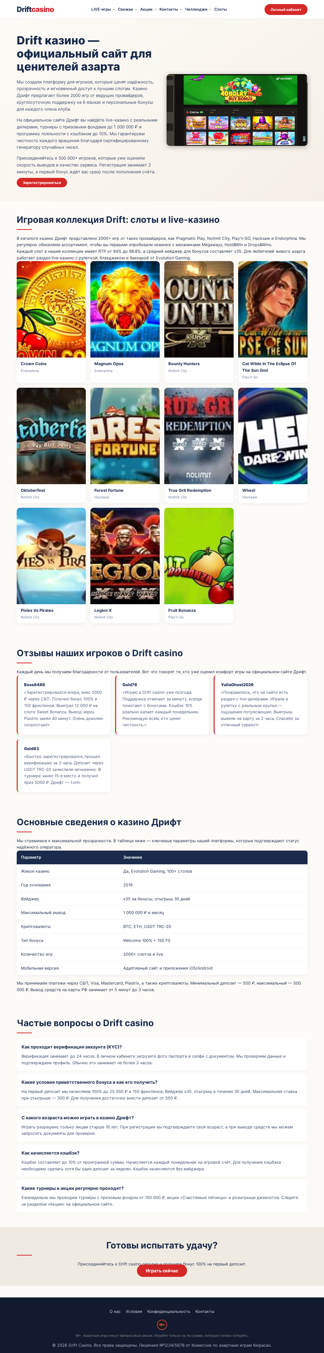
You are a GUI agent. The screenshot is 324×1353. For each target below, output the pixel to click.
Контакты (168, 9)
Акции (146, 9)
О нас (115, 1311)
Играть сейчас (162, 1270)
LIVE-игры (101, 9)
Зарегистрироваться (42, 182)
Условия (134, 1311)
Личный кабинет (286, 9)
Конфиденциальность (168, 1311)
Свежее (125, 9)
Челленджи (196, 9)
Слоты (220, 9)
